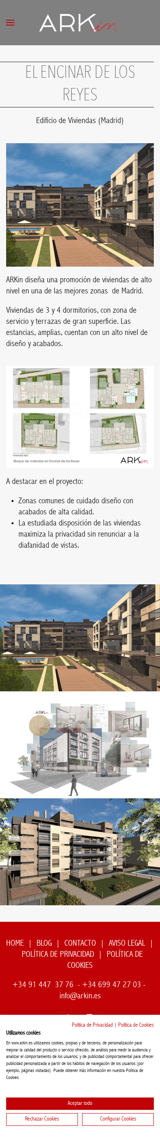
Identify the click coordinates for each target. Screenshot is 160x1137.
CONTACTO (80, 943)
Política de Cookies (136, 1025)
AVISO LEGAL (127, 943)
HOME (15, 943)
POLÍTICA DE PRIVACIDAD (58, 955)
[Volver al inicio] (80, 22)
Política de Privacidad (92, 1025)
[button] (10, 22)
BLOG (44, 943)
